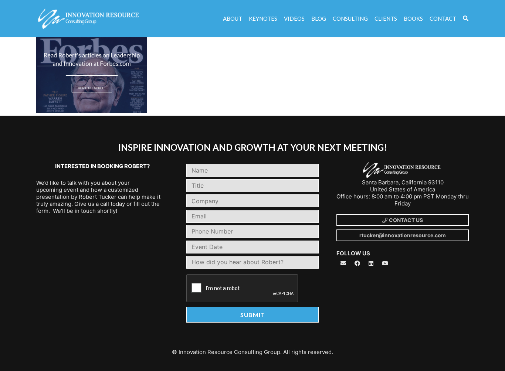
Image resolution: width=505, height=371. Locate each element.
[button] (466, 18)
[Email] (343, 263)
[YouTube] (385, 263)
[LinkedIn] (371, 263)
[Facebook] (357, 263)
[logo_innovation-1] (89, 19)
